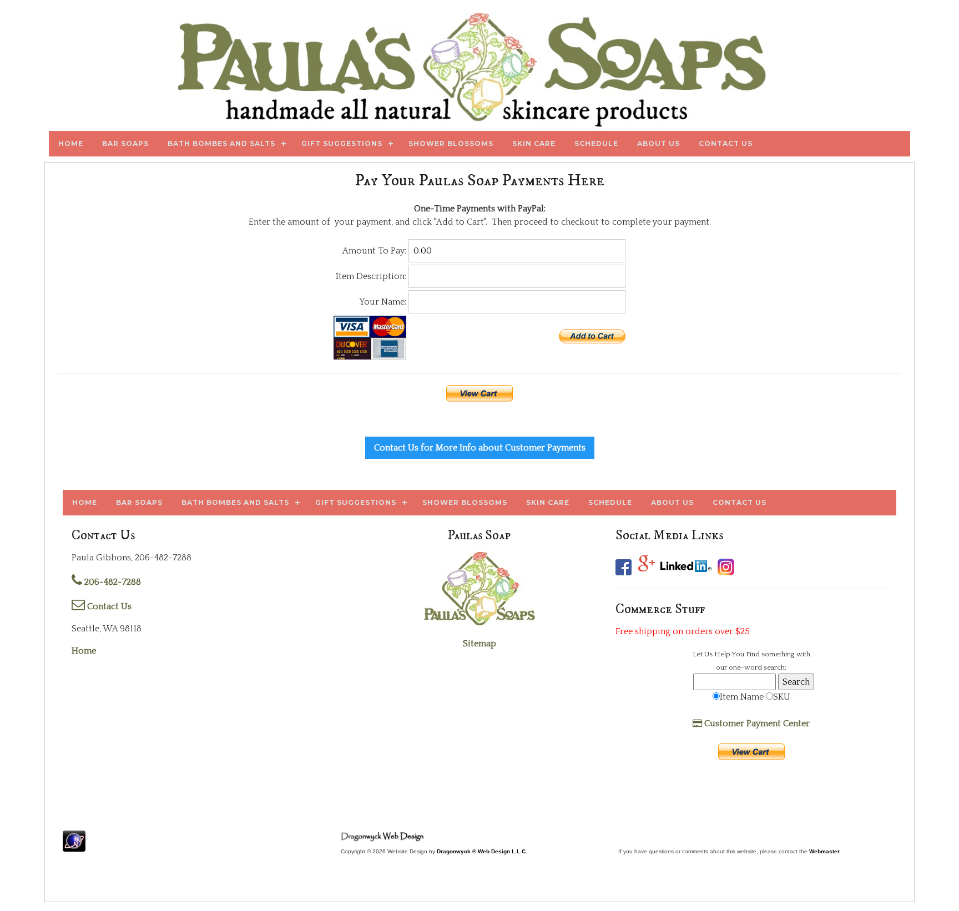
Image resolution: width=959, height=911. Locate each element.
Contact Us (108, 606)
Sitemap (479, 644)
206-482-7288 (111, 582)
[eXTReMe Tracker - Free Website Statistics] (74, 846)
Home (84, 651)
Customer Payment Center (756, 723)
